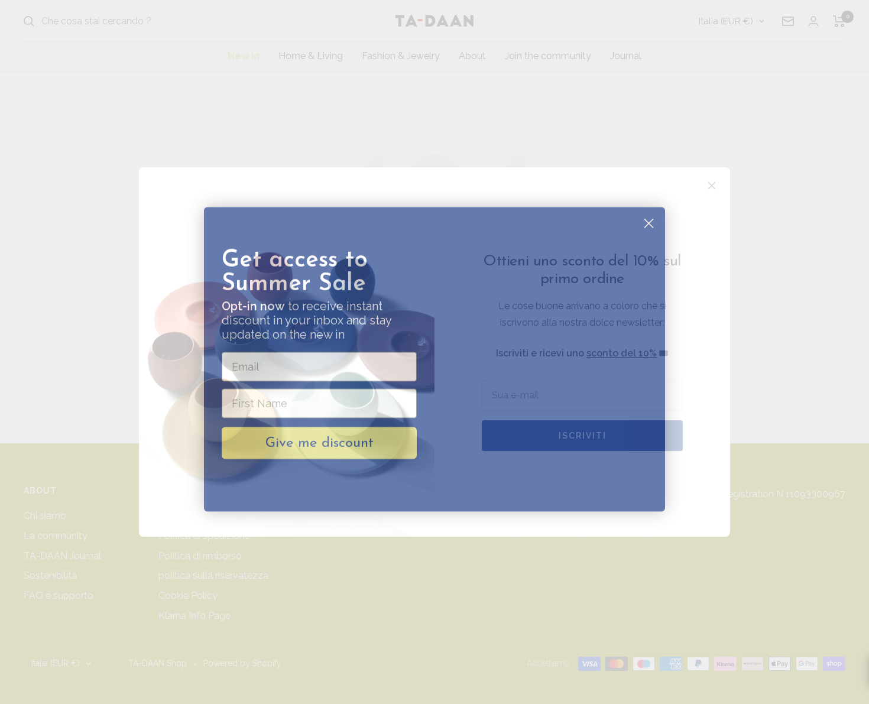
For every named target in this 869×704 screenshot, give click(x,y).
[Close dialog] (648, 216)
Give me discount (319, 436)
